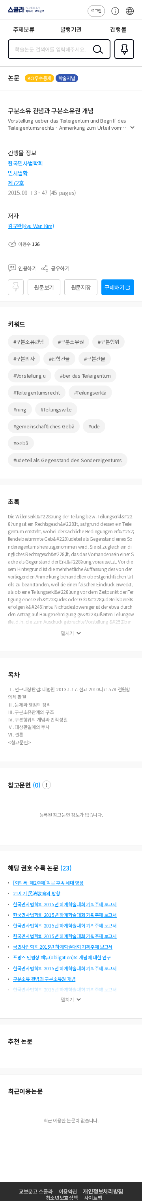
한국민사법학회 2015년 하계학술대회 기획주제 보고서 (65, 904)
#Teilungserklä (90, 392)
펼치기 (132, 130)
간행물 (118, 29)
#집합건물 (59, 358)
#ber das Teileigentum (85, 375)
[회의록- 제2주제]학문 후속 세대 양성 (48, 882)
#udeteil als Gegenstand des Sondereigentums (67, 460)
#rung (19, 409)
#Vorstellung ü (29, 375)
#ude (94, 426)
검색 (96, 55)
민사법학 (18, 173)
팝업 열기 (46, 784)
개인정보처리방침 (103, 1191)
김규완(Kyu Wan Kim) (31, 226)
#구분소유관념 (28, 341)
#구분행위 (108, 341)
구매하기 (115, 287)
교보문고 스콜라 (36, 1191)
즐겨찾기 (122, 58)
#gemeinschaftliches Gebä (43, 426)
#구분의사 (24, 358)
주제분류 (24, 29)
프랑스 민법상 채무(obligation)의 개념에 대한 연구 (62, 957)
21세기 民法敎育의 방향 (36, 893)
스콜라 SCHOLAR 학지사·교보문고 (24, 12)
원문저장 (81, 287)
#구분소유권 (71, 341)
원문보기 (44, 287)
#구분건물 (94, 358)
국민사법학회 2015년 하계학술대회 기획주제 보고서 (62, 946)
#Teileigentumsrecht (36, 392)
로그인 (96, 10)
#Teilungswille (56, 409)
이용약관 (68, 1191)
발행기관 (71, 29)
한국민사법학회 (25, 163)
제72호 (16, 183)
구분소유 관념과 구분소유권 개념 (44, 978)
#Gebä (20, 443)
